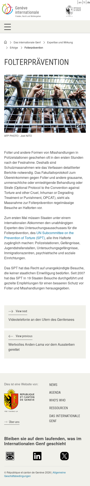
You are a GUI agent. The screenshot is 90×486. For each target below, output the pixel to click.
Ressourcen (58, 408)
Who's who (57, 400)
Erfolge (14, 47)
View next (21, 311)
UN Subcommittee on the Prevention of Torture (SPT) (39, 235)
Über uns (14, 422)
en (80, 2)
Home (5, 42)
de (88, 2)
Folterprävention (33, 47)
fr (84, 2)
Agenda (55, 392)
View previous (24, 336)
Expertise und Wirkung (60, 42)
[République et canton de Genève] (19, 400)
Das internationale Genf (27, 42)
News (53, 385)
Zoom (78, 125)
